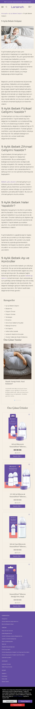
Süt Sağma (9, 328)
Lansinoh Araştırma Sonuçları (14, 334)
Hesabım (4, 673)
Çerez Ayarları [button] (10, 701)
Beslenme (8, 308)
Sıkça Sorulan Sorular (7, 630)
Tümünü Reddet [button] (17, 705)
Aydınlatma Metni (6, 657)
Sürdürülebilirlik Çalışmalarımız (10, 621)
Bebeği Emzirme (10, 326)
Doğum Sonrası (10, 314)
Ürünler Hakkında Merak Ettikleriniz (16, 337)
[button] (29, 414)
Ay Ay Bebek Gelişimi (15, 13)
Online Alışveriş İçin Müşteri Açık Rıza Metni (13, 655)
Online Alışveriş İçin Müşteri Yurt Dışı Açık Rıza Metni (15, 652)
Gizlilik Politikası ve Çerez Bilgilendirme (12, 636)
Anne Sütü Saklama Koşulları (14, 323)
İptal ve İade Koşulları (7, 641)
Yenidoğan (8, 317)
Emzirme (8, 320)
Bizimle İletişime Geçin (8, 624)
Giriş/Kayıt (4, 676)
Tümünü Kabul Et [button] (25, 701)
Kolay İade (4, 678)
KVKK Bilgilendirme (7, 633)
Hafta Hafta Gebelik (11, 331)
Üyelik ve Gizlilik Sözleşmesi (9, 638)
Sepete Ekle (17, 456)
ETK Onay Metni (6, 649)
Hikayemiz (4, 618)
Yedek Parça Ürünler (7, 666)
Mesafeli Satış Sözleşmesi (8, 647)
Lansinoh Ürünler (6, 664)
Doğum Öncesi (10, 311)
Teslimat (4, 644)
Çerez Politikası (18, 696)
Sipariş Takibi (5, 681)
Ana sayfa (4, 13)
